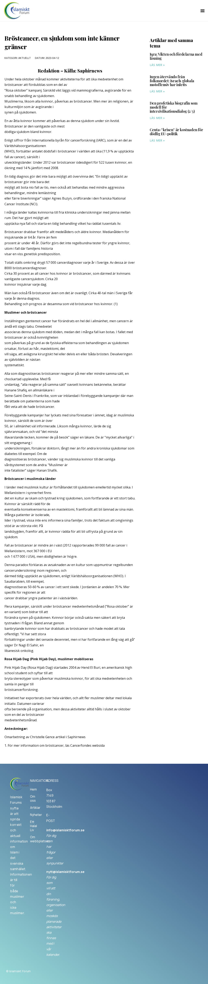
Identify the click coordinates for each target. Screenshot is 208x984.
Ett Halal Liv (33, 826)
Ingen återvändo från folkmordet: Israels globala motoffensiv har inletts (172, 80)
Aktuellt (24, 58)
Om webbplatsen (34, 839)
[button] (202, 10)
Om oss (33, 798)
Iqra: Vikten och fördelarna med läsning (176, 56)
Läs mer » (157, 65)
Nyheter (34, 815)
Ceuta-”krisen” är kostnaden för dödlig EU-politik (176, 131)
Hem (33, 789)
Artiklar (34, 808)
